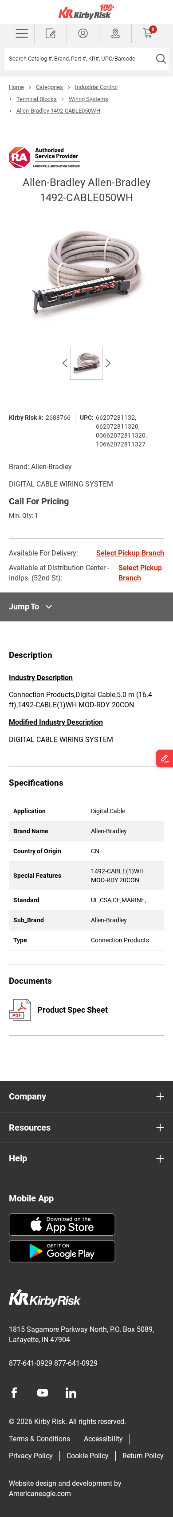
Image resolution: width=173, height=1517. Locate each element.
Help (18, 1158)
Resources (30, 1127)
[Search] (161, 59)
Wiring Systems (88, 99)
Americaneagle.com (40, 1493)
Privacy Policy (31, 1456)
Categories (49, 87)
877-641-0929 (30, 1363)
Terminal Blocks (36, 99)
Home (16, 87)
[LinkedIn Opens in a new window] (71, 1392)
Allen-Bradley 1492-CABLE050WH (58, 110)
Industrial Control (96, 87)
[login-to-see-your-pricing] (83, 33)
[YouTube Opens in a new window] (42, 1392)
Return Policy (143, 1456)
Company (27, 1096)
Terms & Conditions (39, 1439)
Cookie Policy (88, 1456)
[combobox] (78, 59)
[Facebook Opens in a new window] (14, 1392)
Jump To (24, 606)
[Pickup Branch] (115, 33)
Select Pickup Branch (130, 553)
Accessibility (103, 1439)
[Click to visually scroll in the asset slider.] (65, 363)
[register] (51, 33)
